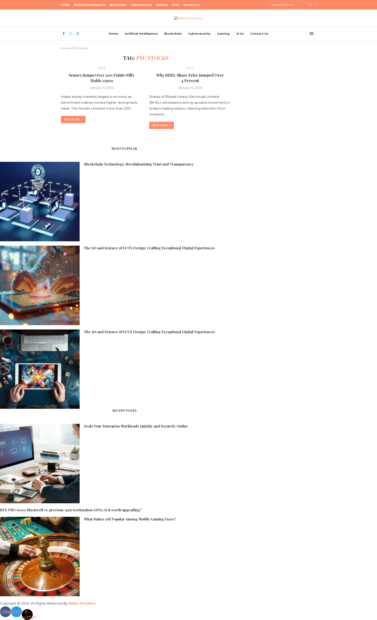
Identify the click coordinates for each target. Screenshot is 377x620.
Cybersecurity (141, 5)
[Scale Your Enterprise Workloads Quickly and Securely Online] (40, 463)
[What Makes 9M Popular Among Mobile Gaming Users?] (40, 556)
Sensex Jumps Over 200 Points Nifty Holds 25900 (102, 78)
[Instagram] (78, 33)
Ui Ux (175, 5)
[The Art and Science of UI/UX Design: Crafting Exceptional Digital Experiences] (40, 285)
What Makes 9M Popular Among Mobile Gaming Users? (130, 519)
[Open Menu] (312, 33)
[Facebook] (64, 33)
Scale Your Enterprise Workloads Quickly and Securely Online (136, 426)
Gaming (161, 5)
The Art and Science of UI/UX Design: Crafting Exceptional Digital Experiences (149, 248)
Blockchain (118, 5)
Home (65, 5)
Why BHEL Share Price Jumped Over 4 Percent (190, 78)
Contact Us (191, 5)
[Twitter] (71, 33)
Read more (72, 119)
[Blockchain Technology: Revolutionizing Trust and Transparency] (40, 201)
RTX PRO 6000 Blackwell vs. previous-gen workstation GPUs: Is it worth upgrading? (71, 510)
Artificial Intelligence (89, 5)
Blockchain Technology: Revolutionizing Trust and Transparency (139, 164)
